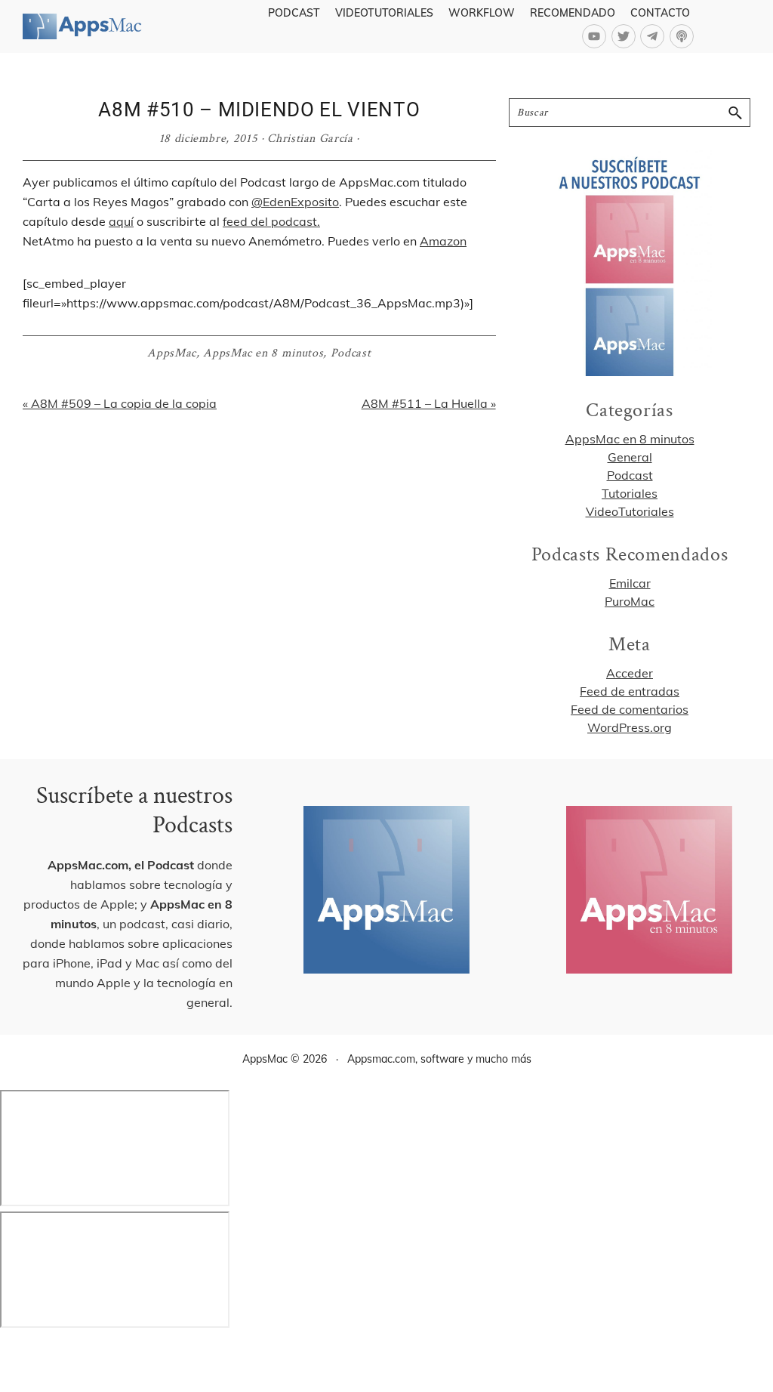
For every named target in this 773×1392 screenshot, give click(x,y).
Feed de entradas (629, 691)
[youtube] (596, 36)
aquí (121, 221)
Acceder (629, 673)
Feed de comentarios (629, 709)
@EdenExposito (295, 201)
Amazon (443, 240)
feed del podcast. (271, 221)
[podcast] (684, 36)
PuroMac (629, 601)
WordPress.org (629, 727)
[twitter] (626, 36)
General (630, 457)
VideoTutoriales (630, 511)
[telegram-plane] (655, 36)
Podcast (351, 353)
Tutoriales (630, 493)
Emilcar (630, 583)
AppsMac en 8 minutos (263, 353)
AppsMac (171, 353)
